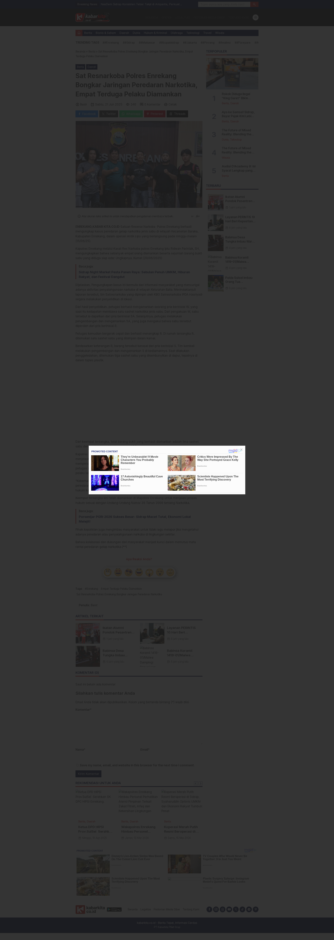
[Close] (241, 449)
